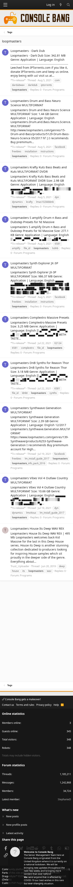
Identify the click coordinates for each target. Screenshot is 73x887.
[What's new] (60, 4)
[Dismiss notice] (65, 849)
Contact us (8, 705)
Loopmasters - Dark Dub (28, 51)
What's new (10, 810)
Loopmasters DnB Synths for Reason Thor (40, 363)
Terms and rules (25, 705)
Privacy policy (44, 705)
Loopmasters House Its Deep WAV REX (37, 528)
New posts (12, 816)
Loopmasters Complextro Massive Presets (40, 317)
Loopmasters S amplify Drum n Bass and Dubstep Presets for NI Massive (39, 219)
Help (56, 705)
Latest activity (14, 833)
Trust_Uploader (20, 566)
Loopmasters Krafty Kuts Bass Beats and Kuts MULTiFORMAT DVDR (39, 169)
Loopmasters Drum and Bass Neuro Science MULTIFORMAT (36, 103)
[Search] (68, 4)
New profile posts (16, 825)
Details (7, 879)
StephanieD (64, 799)
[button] (5, 4)
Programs (58, 89)
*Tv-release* (18, 80)
